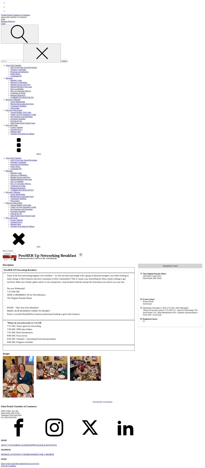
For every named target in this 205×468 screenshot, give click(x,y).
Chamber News (16, 130)
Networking (14, 108)
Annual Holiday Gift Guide (20, 112)
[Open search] (19, 34)
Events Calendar (16, 127)
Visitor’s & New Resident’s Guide (23, 115)
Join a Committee (16, 89)
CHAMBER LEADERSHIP (22, 445)
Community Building (18, 106)
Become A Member (13, 100)
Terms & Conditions (8, 466)
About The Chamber (13, 65)
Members (9, 78)
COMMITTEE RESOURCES (22, 97)
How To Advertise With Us (20, 91)
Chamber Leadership (18, 70)
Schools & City (16, 121)
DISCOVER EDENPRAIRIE (12, 464)
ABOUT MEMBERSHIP (25, 454)
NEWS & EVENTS (31, 464)
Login (3, 24)
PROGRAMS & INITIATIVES (45, 445)
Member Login (16, 80)
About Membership (17, 102)
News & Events (12, 125)
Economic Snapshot (17, 119)
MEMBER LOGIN (8, 454)
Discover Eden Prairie (14, 110)
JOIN (3, 19)
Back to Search (8, 251)
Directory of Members (18, 82)
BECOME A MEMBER (44, 454)
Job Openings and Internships (21, 117)
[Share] (80, 254)
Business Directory (8, 21)
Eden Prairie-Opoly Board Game (22, 123)
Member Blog (15, 132)
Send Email (147, 304)
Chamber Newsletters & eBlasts (22, 134)
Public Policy (15, 74)
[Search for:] (12, 61)
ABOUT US (6, 445)
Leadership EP (15, 76)
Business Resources (17, 95)
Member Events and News (20, 85)
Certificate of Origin (18, 93)
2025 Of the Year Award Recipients (23, 68)
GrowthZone (107, 402)
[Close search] (42, 53)
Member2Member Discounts (21, 87)
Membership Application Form (21, 104)
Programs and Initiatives (19, 72)
